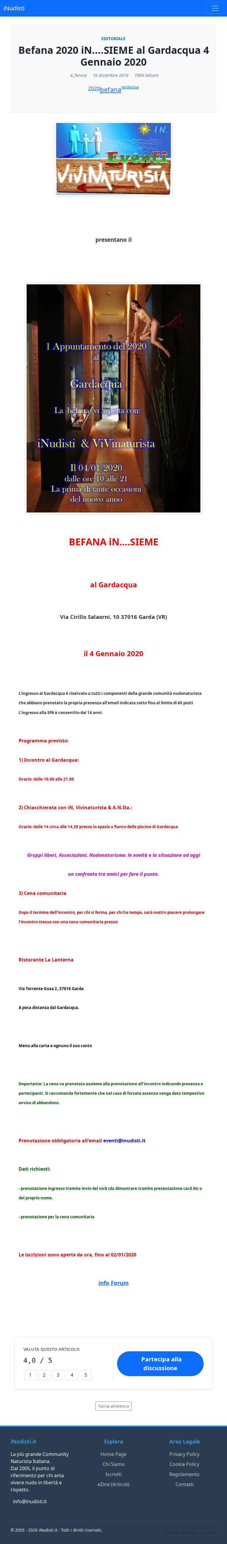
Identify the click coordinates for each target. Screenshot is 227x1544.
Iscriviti (113, 1474)
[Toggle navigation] (215, 8)
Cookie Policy (184, 1464)
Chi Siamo (114, 1464)
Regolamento (184, 1474)
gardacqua (130, 87)
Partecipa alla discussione (161, 1363)
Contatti (185, 1484)
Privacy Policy (184, 1454)
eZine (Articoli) (113, 1484)
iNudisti (14, 8)
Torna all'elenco (113, 1406)
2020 (94, 88)
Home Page (113, 1454)
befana (110, 89)
